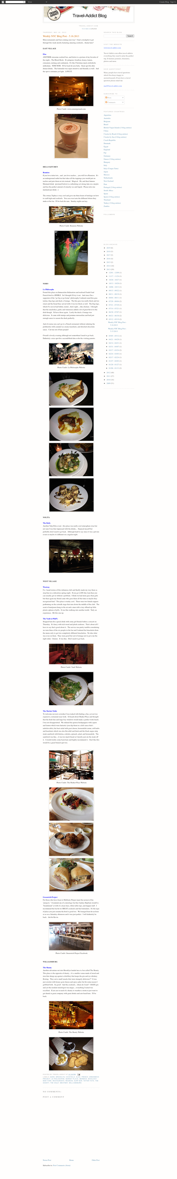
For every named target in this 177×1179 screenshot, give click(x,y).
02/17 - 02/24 (114, 357)
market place (72, 1079)
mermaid (83, 1079)
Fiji (105, 152)
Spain (106, 193)
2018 (109, 251)
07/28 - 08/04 (114, 301)
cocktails (70, 1077)
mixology (92, 1079)
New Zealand (109, 181)
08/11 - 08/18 (114, 294)
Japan (106, 171)
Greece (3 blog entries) (112, 159)
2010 (109, 379)
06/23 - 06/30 (114, 315)
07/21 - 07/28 (114, 305)
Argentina (107, 115)
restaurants (58, 1081)
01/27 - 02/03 (114, 361)
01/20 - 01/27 (114, 364)
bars (52, 1077)
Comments (111, 102)
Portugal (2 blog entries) (113, 187)
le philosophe (58, 1079)
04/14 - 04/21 (114, 343)
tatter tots (88, 1081)
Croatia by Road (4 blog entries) (116, 134)
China (106, 130)
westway (64, 1083)
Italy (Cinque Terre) (111, 168)
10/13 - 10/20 (114, 283)
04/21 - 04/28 (114, 339)
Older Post (96, 1160)
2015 (109, 262)
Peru (105, 184)
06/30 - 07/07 (114, 312)
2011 (109, 376)
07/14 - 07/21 (114, 308)
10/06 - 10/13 (114, 287)
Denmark (107, 143)
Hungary (107, 162)
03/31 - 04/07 (114, 346)
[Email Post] (78, 1074)
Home (71, 1160)
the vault (54, 1083)
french (85, 1077)
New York (47, 1081)
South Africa (108, 190)
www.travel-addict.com (112, 48)
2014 (109, 266)
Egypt (106, 146)
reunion (69, 1081)
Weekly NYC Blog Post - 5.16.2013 (117, 323)
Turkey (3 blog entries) (112, 203)
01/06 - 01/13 (114, 368)
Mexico (107, 174)
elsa (78, 1077)
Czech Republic (110, 140)
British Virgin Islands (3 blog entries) (118, 127)
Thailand (107, 200)
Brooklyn (60, 1077)
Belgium (107, 121)
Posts (109, 97)
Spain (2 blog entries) (112, 196)
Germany (107, 156)
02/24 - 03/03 (114, 353)
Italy (105, 165)
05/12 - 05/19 (114, 319)
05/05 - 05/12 (114, 336)
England (107, 149)
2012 (109, 372)
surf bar (78, 1081)
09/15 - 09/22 (114, 290)
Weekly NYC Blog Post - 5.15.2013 (117, 330)
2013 (109, 269)
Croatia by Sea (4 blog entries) (115, 137)
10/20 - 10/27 (114, 279)
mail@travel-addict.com (113, 86)
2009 (109, 383)
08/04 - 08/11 (114, 297)
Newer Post (47, 1160)
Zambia (106, 206)
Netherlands (108, 178)
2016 (109, 258)
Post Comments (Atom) (61, 1165)
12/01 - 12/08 (114, 272)
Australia (107, 118)
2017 (109, 255)
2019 (109, 248)
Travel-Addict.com (86, 28)
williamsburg (75, 1083)
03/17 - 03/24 (114, 350)
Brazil (106, 124)
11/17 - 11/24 (114, 276)
